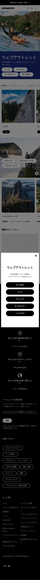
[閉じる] (36, 256)
